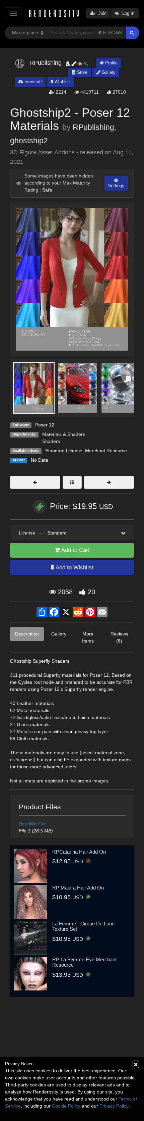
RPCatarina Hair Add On (79, 852)
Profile (111, 62)
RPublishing (93, 127)
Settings (116, 185)
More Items (88, 637)
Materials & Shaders (63, 434)
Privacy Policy (113, 1106)
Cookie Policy (66, 1106)
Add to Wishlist (73, 567)
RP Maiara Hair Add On (78, 887)
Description (27, 633)
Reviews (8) (119, 637)
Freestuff (32, 81)
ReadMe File (32, 823)
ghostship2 (29, 140)
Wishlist (61, 81)
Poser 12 (44, 424)
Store (81, 72)
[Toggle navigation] (13, 13)
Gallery (108, 72)
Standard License (63, 450)
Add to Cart (75, 550)
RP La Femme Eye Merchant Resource (84, 962)
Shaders (51, 441)
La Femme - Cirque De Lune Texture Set (83, 926)
